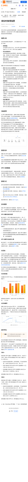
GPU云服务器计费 (9, 349)
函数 (10, 15)
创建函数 (14, 15)
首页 (2, 15)
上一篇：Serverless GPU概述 (8, 404)
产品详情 (13, 26)
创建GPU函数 (21, 15)
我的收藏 (23, 26)
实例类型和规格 (13, 118)
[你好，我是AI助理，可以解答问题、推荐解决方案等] (19, 5)
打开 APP (24, 2)
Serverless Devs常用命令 (10, 196)
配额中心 (16, 244)
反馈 (16, 411)
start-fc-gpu (15, 199)
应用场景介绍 (5, 16)
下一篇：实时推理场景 (21, 404)
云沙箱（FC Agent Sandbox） (8, 11)
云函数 (18, 11)
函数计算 (6, 15)
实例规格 (22, 176)
